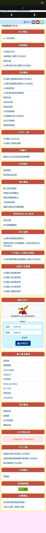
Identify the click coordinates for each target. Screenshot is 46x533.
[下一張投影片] (34, 15)
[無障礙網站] (23, 489)
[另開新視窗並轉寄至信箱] (38, 22)
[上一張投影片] (11, 15)
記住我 (24, 337)
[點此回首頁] (23, 11)
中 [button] (28, 21)
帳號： (8, 326)
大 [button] (25, 21)
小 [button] (30, 22)
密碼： (8, 332)
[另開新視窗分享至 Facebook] (33, 22)
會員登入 (24, 343)
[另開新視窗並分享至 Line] (42, 22)
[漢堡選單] (42, 2)
